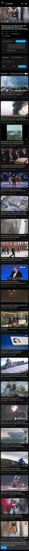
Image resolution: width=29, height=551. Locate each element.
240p (24, 15)
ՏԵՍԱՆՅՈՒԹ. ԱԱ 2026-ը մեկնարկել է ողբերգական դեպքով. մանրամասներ (12, 516)
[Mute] (21, 21)
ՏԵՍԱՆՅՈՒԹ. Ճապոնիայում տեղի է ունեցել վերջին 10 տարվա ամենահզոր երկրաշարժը (13, 213)
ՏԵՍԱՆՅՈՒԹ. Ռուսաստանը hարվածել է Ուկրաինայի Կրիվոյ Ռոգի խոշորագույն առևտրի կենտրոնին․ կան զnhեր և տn (12, 143)
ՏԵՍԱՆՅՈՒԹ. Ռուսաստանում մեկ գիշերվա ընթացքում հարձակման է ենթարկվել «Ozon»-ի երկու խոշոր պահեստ (14, 119)
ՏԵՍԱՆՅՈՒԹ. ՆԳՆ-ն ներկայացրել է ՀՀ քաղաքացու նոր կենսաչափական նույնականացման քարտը (12, 352)
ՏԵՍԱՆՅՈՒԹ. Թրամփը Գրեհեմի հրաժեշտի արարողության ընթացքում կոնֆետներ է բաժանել (13, 167)
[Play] (2, 21)
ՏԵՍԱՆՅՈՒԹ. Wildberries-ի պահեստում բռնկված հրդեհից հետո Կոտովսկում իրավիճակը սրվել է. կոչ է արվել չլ (12, 94)
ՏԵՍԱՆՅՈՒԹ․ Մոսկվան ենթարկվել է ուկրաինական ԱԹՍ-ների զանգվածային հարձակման (12, 446)
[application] (14, 15)
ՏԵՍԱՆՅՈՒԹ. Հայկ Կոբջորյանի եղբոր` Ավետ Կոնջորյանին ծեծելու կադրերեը (13, 236)
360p (24, 21)
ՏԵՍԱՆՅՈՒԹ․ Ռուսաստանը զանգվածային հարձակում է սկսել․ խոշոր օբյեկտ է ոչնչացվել (14, 422)
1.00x (16, 21)
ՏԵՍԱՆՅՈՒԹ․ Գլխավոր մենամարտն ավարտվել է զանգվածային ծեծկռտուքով (13, 493)
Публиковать (22, 66)
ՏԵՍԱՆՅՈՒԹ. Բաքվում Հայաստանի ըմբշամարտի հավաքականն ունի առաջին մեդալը (13, 190)
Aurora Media (7, 41)
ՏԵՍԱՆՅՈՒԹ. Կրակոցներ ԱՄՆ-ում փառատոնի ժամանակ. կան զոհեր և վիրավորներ (14, 259)
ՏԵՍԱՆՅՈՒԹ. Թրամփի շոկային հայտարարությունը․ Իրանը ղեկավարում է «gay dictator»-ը (13, 283)
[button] (26, 4)
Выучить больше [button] (11, 545)
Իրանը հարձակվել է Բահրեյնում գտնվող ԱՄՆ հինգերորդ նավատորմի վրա (14, 306)
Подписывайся (20, 41)
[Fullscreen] (27, 21)
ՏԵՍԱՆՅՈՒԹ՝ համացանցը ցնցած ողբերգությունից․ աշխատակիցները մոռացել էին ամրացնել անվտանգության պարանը (14, 470)
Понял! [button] (4, 547)
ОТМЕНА (14, 66)
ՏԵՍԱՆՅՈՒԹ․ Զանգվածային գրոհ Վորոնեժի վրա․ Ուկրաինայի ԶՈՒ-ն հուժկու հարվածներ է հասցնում (14, 376)
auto (24, 17)
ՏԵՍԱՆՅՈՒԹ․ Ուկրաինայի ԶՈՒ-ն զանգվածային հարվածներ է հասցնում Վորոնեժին (12, 400)
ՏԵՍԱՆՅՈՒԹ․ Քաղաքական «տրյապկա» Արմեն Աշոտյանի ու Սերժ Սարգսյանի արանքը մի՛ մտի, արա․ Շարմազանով (14, 539)
